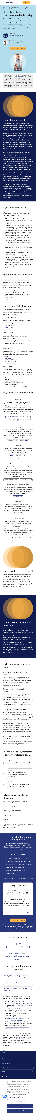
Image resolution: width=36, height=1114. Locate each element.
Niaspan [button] (10, 440)
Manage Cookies (20, 1101)
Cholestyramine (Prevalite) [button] (11, 479)
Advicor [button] (16, 440)
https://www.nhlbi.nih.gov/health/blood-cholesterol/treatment (17, 1027)
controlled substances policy (21, 76)
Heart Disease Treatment (12, 983)
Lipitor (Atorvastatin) (12, 416)
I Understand (20, 1111)
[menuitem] (8, 2)
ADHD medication (23, 944)
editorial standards (21, 1037)
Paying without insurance (26, 878)
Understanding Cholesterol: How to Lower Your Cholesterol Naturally (15, 976)
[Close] (33, 1081)
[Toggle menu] (32, 3)
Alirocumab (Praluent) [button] (25, 537)
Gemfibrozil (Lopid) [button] (20, 455)
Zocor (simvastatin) (10, 419)
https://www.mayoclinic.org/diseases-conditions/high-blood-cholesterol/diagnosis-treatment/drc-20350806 (19, 1006)
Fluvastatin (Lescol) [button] (24, 416)
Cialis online (25, 950)
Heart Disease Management (15, 8)
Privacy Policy (14, 1097)
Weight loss (8, 358)
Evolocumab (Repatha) (11, 537)
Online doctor (12, 944)
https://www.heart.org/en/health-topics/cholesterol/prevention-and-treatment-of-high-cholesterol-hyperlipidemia (18, 1018)
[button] (20, 763)
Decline (20, 1106)
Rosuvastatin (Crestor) (24, 419)
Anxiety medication (12, 947)
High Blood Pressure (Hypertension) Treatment (15, 989)
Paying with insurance (10, 878)
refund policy (16, 928)
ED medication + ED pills (14, 950)
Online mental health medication (18, 953)
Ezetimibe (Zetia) (18, 496)
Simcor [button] (22, 440)
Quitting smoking (9, 327)
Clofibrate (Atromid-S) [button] (18, 459)
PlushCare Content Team (16, 35)
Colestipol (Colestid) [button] (26, 479)
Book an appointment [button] (18, 48)
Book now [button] (26, 2)
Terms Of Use (6, 1077)
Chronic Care (5, 8)
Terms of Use (21, 1097)
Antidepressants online (24, 956)
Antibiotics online (24, 947)
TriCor (26, 440)
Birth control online (10, 956)
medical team (9, 1039)
